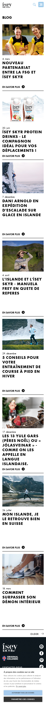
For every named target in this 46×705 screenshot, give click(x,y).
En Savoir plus (11, 87)
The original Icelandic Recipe (10, 658)
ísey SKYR (7, 5)
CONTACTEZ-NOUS (12, 667)
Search (34, 4)
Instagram (41, 646)
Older (34, 634)
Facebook (41, 653)
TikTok (41, 667)
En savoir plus (21, 686)
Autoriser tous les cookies (23, 693)
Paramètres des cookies (23, 699)
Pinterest (41, 660)
